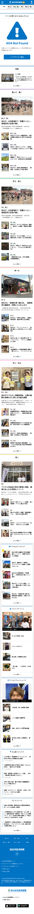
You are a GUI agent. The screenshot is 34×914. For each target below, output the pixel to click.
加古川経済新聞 (15, 2)
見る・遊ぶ (16, 6)
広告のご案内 (6, 871)
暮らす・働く (28, 6)
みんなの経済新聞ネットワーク (17, 890)
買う (22, 6)
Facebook (17, 854)
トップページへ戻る (17, 57)
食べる (10, 6)
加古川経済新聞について (9, 861)
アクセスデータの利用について (11, 866)
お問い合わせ (6, 869)
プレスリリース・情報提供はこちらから (13, 863)
